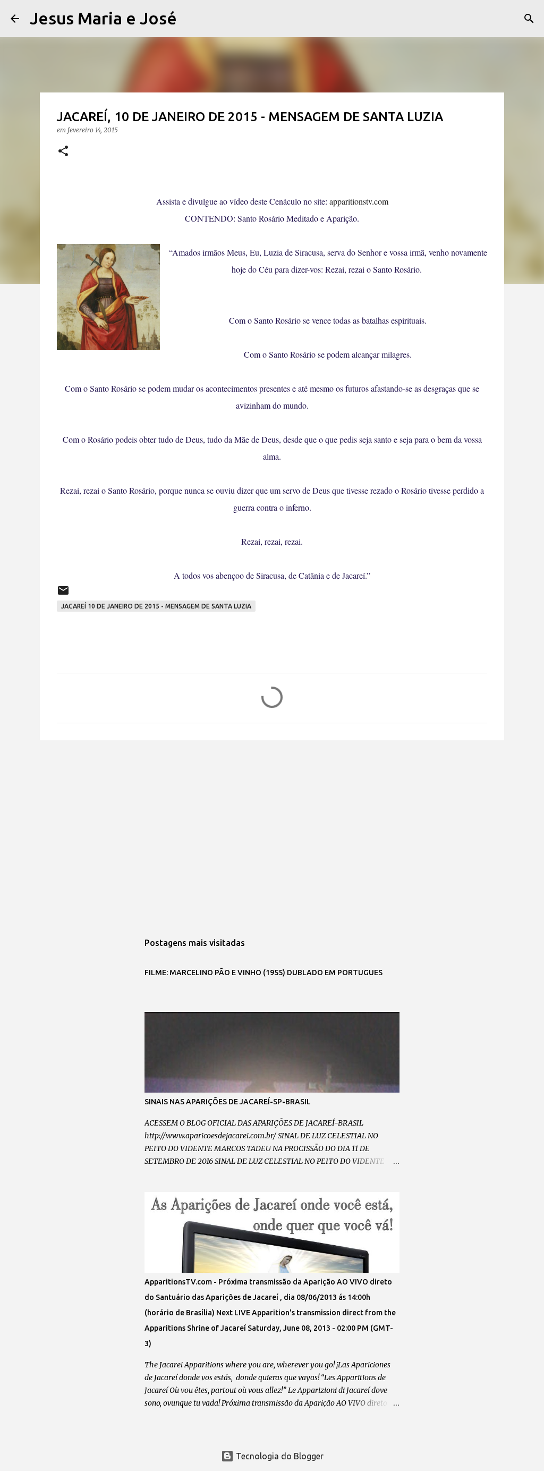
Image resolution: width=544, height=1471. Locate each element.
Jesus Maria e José (103, 18)
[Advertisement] (272, 830)
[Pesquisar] (191, 18)
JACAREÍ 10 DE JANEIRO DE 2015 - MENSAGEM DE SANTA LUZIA (156, 606)
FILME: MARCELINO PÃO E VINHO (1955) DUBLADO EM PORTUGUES (263, 972)
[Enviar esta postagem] (63, 594)
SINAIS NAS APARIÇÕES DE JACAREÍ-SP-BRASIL (227, 1101)
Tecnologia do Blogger (279, 1456)
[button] (63, 152)
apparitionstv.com (358, 201)
